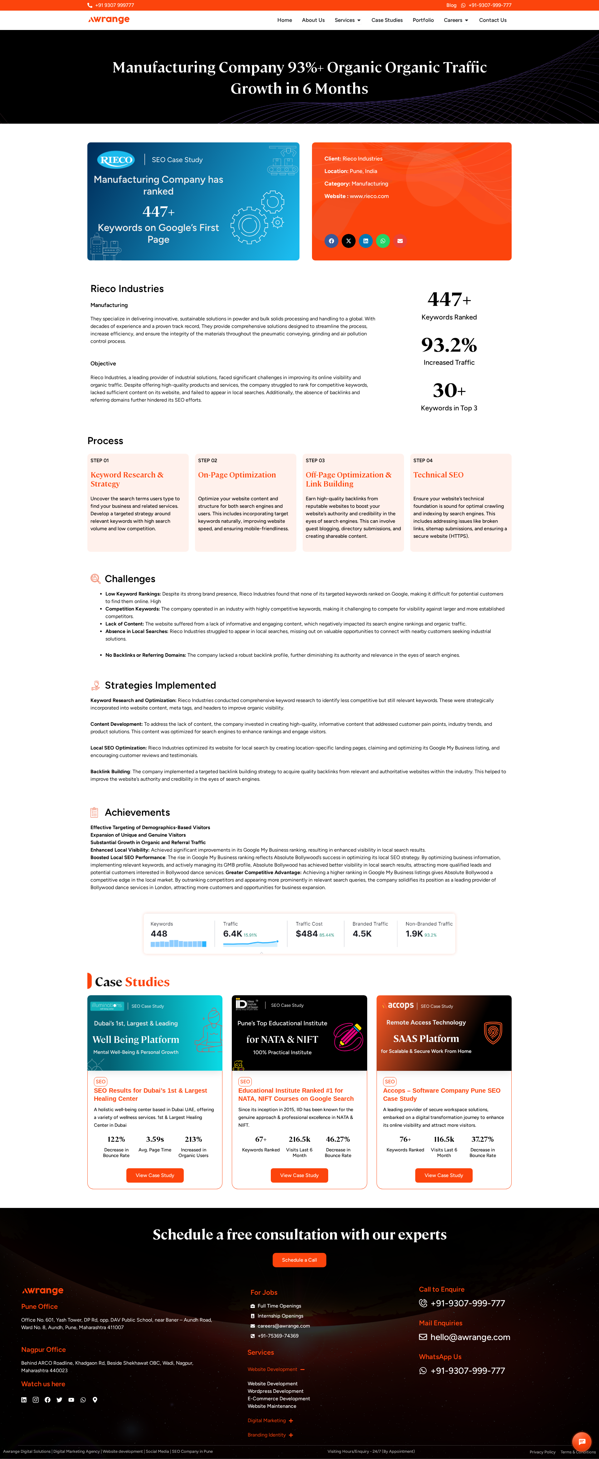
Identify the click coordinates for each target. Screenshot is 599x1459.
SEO (100, 1082)
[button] (331, 241)
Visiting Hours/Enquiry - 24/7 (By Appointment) (371, 1451)
